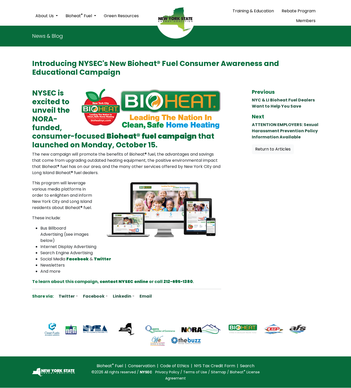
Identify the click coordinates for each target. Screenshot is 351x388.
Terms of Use (195, 372)
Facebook (93, 296)
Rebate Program (299, 11)
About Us (45, 16)
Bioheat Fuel (79, 15)
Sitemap (218, 372)
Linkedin (121, 296)
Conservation (141, 366)
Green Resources (121, 16)
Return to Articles (273, 149)
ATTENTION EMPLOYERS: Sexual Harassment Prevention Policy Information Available (285, 131)
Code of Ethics (174, 366)
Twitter (66, 296)
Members (306, 21)
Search (247, 366)
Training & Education (253, 11)
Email (145, 296)
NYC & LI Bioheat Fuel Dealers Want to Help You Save (283, 103)
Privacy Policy (167, 372)
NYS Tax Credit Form (214, 366)
